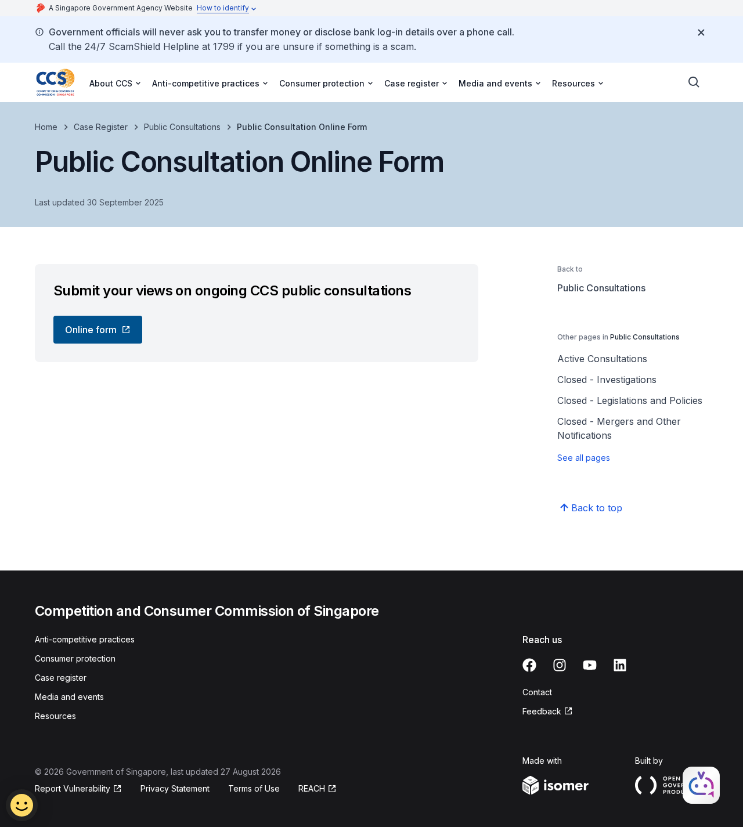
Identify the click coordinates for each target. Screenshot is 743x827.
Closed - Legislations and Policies (629, 400)
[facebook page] (529, 665)
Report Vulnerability (72, 788)
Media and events (69, 697)
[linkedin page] (620, 665)
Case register (60, 677)
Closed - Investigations (607, 379)
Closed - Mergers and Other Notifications (619, 428)
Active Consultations (602, 358)
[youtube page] (590, 665)
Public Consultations (182, 127)
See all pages (583, 458)
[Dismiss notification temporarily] (701, 32)
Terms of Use (254, 788)
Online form (91, 329)
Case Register (101, 127)
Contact (537, 692)
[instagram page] (560, 665)
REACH (311, 788)
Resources (55, 716)
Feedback (541, 711)
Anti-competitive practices (85, 639)
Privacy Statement (175, 788)
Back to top (596, 508)
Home (46, 127)
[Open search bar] (694, 82)
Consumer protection (75, 658)
